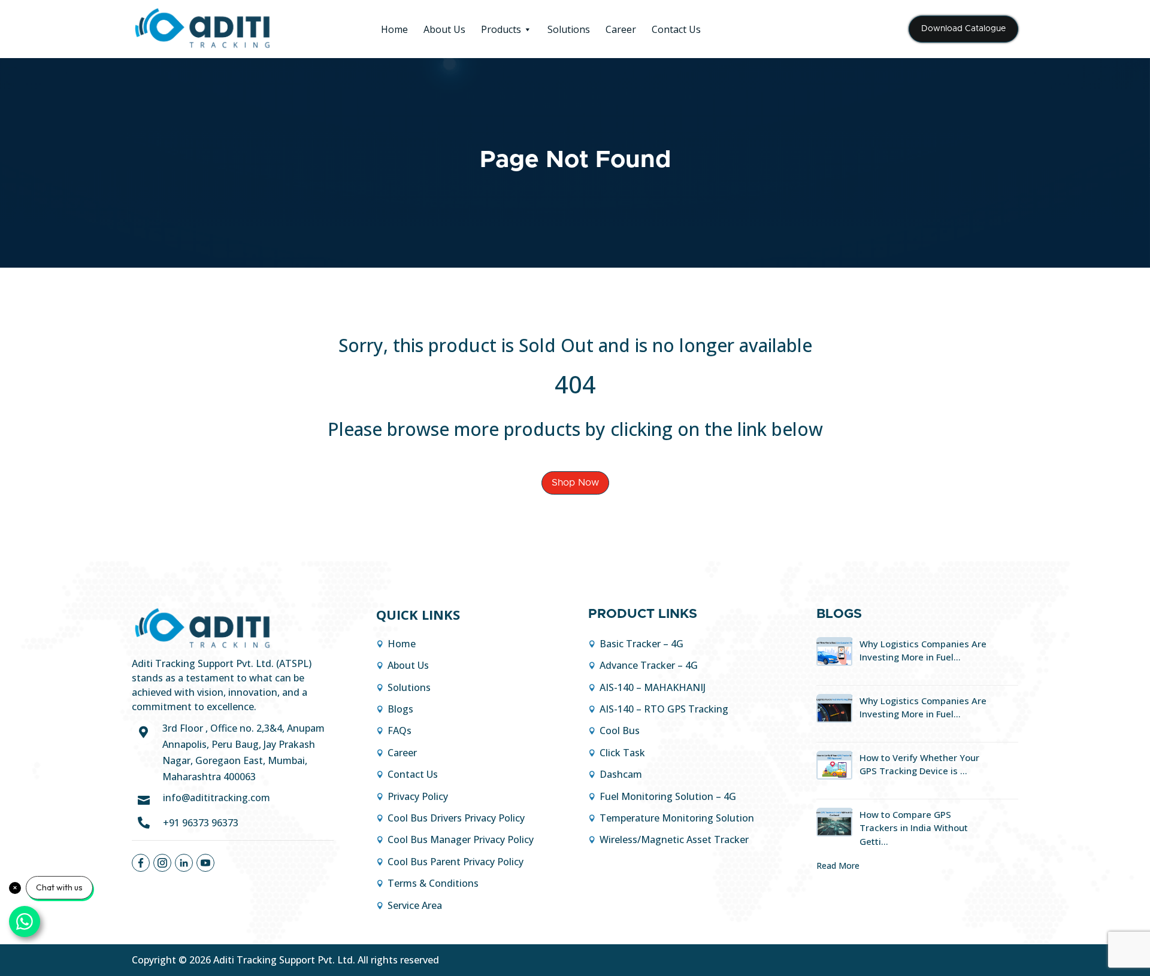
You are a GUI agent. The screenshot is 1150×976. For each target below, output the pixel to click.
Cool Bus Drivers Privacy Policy (456, 818)
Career (621, 29)
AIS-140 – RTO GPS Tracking (664, 709)
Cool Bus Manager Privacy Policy (461, 839)
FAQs (399, 730)
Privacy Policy (418, 796)
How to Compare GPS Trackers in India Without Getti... (914, 827)
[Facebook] (141, 863)
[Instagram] (162, 863)
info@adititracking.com (216, 797)
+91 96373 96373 (200, 822)
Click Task (622, 752)
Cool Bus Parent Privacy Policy (455, 861)
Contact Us (676, 29)
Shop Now (575, 482)
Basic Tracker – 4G (641, 643)
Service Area (415, 905)
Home (394, 29)
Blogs (400, 709)
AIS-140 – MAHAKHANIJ (653, 687)
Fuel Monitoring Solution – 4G (668, 796)
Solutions (568, 29)
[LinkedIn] (184, 863)
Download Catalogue (963, 29)
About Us (444, 29)
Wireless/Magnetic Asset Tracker (674, 839)
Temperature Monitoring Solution (677, 818)
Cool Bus (620, 730)
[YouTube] (205, 863)
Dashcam (621, 774)
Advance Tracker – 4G (649, 665)
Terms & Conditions (433, 883)
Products (501, 29)
